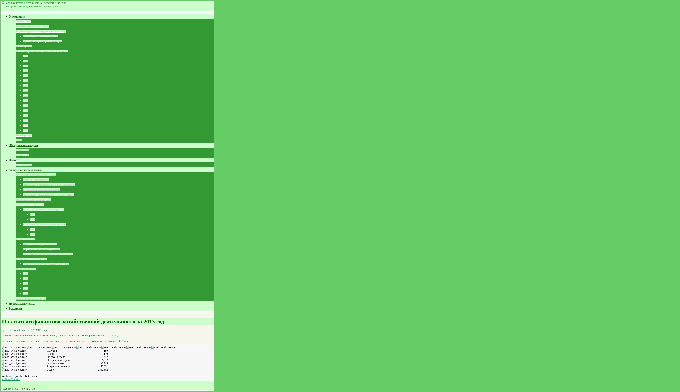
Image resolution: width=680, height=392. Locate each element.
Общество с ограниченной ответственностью (38, 2)
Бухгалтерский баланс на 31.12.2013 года (24, 330)
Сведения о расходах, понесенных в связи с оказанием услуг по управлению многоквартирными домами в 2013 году (65, 341)
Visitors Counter (11, 379)
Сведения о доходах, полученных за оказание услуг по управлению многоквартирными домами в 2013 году (60, 335)
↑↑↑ (4, 385)
